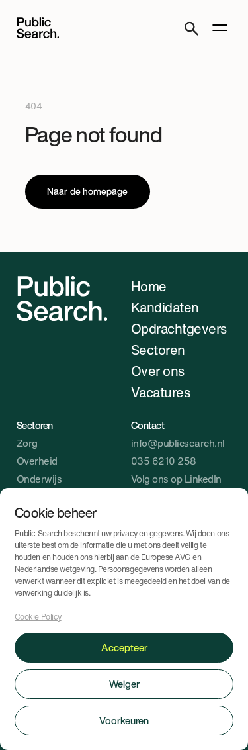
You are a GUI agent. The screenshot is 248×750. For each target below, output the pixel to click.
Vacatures (160, 392)
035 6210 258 (163, 460)
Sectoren (158, 349)
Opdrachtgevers (179, 328)
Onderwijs (39, 478)
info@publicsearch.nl (178, 443)
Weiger (124, 684)
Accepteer (124, 647)
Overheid (37, 460)
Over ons (158, 371)
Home (149, 286)
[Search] (191, 28)
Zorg (27, 443)
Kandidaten (165, 307)
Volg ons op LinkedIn (176, 478)
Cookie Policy (38, 616)
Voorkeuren (124, 720)
